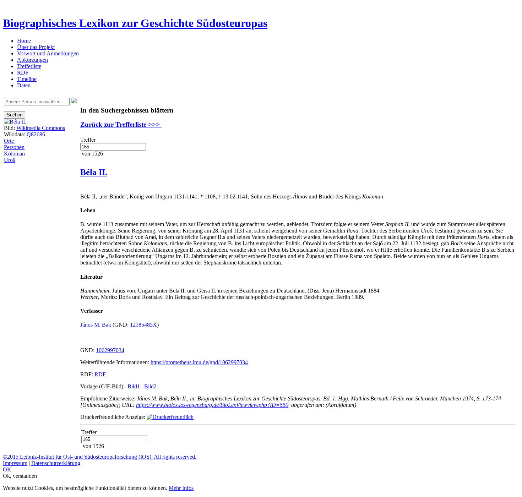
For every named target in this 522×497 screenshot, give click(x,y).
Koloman (14, 154)
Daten (24, 85)
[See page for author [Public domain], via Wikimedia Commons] (15, 122)
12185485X (143, 325)
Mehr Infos (181, 488)
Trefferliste (29, 66)
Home (24, 41)
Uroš (9, 160)
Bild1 (133, 386)
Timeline (27, 79)
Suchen (14, 115)
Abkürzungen (32, 60)
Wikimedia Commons (40, 128)
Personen (14, 147)
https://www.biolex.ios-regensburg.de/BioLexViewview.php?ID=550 (212, 405)
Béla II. (93, 172)
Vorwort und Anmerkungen (48, 53)
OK (7, 469)
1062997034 (110, 350)
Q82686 (36, 134)
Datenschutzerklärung (55, 463)
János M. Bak (95, 325)
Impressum (15, 463)
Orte (9, 141)
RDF (22, 73)
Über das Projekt (36, 47)
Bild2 (150, 386)
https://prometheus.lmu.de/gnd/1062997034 (199, 362)
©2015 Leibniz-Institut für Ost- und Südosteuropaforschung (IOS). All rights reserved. (99, 457)
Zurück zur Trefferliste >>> (121, 124)
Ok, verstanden (20, 476)
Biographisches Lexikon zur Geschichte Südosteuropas (135, 23)
